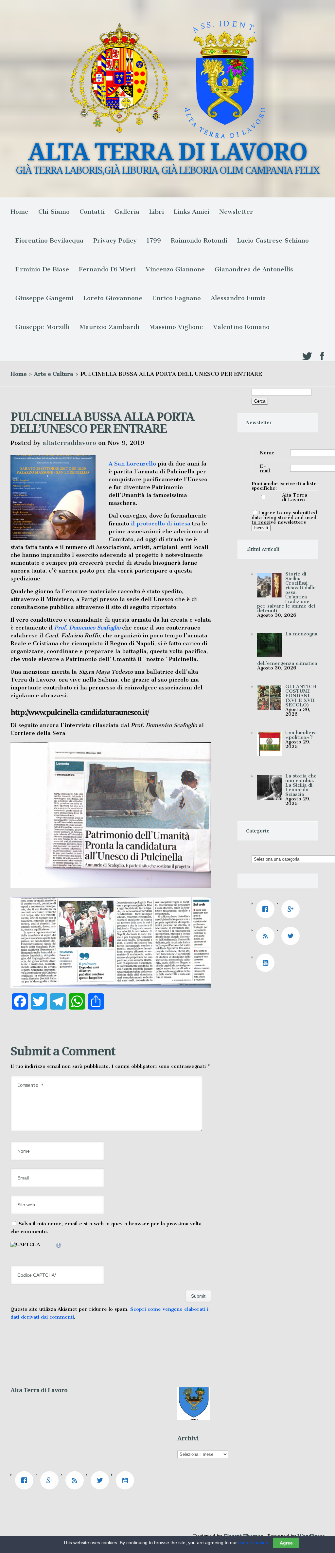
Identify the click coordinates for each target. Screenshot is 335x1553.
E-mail (265, 468)
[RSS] (267, 936)
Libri (156, 211)
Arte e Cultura (53, 374)
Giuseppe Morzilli (42, 327)
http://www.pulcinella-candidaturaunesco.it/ (79, 712)
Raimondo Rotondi (199, 240)
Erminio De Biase (42, 269)
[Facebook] (267, 909)
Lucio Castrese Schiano (273, 240)
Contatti (92, 211)
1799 (154, 240)
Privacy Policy (115, 240)
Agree (286, 1542)
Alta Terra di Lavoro (294, 497)
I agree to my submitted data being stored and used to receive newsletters (284, 517)
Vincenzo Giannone (175, 269)
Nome (267, 453)
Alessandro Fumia (238, 298)
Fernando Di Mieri (107, 269)
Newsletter (236, 211)
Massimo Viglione (176, 327)
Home (19, 211)
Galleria (127, 211)
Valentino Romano (241, 327)
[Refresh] (58, 1246)
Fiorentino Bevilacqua (49, 240)
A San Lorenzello (132, 463)
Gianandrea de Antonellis (254, 269)
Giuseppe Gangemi (44, 298)
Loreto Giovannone (112, 298)
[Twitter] (292, 936)
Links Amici (191, 211)
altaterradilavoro (69, 443)
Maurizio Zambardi (109, 327)
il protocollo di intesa (160, 523)
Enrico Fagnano (176, 298)
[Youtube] (267, 963)
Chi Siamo (54, 211)
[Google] (292, 909)
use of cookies (253, 1542)
